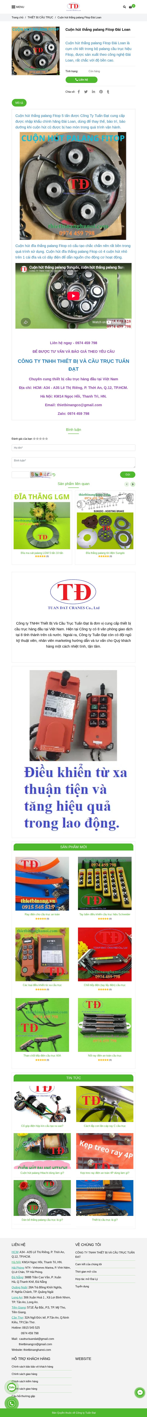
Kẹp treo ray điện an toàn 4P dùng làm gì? (104, 1172)
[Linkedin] (93, 92)
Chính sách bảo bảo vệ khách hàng (32, 1366)
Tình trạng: (72, 71)
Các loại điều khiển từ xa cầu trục (42, 985)
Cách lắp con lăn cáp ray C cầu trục (105, 1125)
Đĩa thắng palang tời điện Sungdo (105, 552)
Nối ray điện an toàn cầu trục (105, 1055)
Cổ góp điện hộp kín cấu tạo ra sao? (42, 1125)
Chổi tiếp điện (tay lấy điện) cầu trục (105, 985)
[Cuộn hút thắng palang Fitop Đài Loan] (73, 6)
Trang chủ (17, 17)
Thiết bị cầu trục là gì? (105, 1219)
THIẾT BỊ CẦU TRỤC (40, 17)
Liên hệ (83, 79)
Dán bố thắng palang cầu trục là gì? (42, 1219)
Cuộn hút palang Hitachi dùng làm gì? (42, 1172)
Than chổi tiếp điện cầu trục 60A (42, 1055)
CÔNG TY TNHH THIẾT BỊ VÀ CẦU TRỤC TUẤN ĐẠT (105, 1254)
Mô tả (19, 102)
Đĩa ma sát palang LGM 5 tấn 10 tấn (42, 552)
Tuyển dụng (82, 1286)
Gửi (127, 474)
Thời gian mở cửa (85, 1271)
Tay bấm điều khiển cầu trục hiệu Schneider (104, 914)
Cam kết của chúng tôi (88, 1264)
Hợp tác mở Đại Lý (86, 1278)
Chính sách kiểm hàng (25, 1381)
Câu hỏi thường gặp (23, 1396)
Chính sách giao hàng (24, 1373)
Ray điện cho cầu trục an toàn (42, 914)
